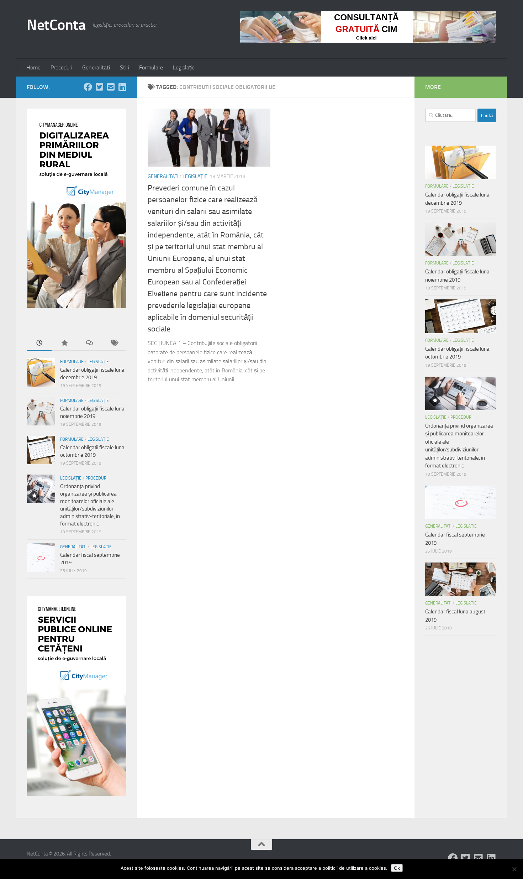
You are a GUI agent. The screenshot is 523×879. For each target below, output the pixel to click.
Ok (397, 868)
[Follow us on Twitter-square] (99, 87)
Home (33, 67)
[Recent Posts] (39, 343)
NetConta (56, 25)
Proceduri (61, 67)
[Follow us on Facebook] (88, 87)
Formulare (151, 67)
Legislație (184, 67)
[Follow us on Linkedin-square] (122, 87)
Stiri (124, 67)
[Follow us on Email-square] (110, 87)
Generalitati (96, 67)
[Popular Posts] (64, 343)
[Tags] (113, 343)
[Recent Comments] (88, 343)
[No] (514, 869)
